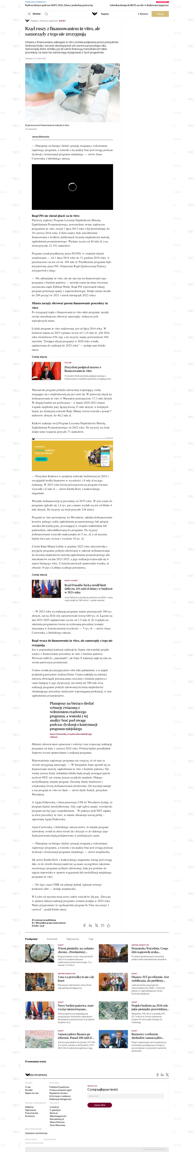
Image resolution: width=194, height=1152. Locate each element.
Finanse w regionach (48, 21)
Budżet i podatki (71, 580)
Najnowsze (73, 939)
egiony (105, 13)
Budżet (62, 21)
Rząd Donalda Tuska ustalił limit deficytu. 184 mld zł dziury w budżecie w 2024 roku (89, 588)
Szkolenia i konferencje (36, 1133)
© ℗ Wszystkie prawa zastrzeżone (49, 923)
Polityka (68, 363)
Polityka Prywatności (59, 1087)
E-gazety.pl (55, 1110)
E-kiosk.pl (54, 1107)
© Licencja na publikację (44, 920)
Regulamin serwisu (58, 1093)
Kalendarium (50, 1140)
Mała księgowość (58, 1116)
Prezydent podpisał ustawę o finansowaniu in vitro (83, 369)
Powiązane (31, 939)
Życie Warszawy (57, 1125)
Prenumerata (31, 1113)
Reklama (29, 1107)
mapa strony (31, 1140)
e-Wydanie (143, 14)
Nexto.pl (54, 1113)
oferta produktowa (34, 1143)
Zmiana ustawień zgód (60, 1090)
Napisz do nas (31, 1093)
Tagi (90, 939)
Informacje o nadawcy (60, 1096)
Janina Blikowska (40, 137)
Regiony (34, 21)
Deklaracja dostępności (60, 1099)
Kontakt (29, 1090)
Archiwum (30, 1116)
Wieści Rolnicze (57, 1122)
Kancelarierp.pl (57, 1119)
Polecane (52, 939)
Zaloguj (160, 14)
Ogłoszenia (30, 1110)
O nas (28, 1087)
